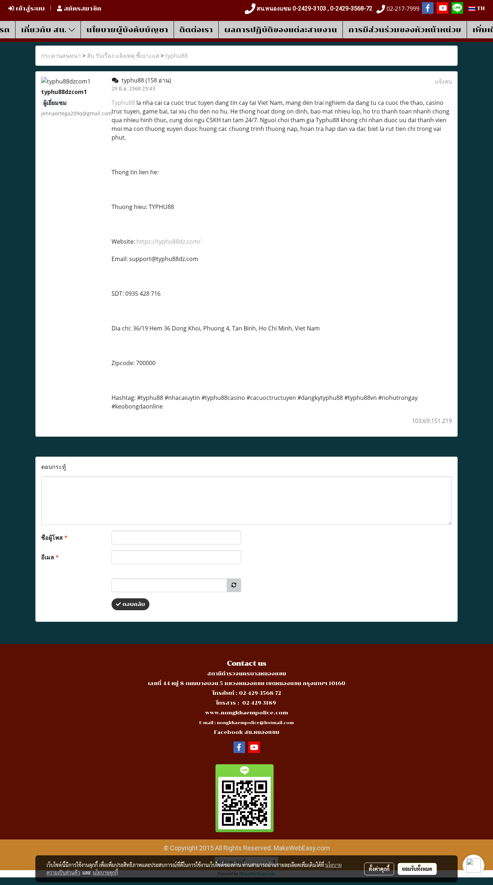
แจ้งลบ (443, 81)
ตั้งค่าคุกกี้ (379, 868)
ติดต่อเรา (196, 29)
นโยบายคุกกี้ (105, 872)
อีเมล (50, 557)
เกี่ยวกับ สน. (45, 29)
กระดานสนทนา (61, 56)
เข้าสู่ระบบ (29, 8)
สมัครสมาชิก (81, 8)
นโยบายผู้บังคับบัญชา (127, 29)
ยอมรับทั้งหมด (417, 868)
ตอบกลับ (133, 604)
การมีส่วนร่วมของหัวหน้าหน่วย (404, 29)
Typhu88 (124, 103)
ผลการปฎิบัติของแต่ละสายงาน (280, 29)
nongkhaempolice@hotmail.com (255, 723)
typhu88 (176, 56)
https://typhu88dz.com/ (168, 241)
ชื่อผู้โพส (54, 538)
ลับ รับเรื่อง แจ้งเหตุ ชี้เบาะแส (123, 56)
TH (480, 8)
